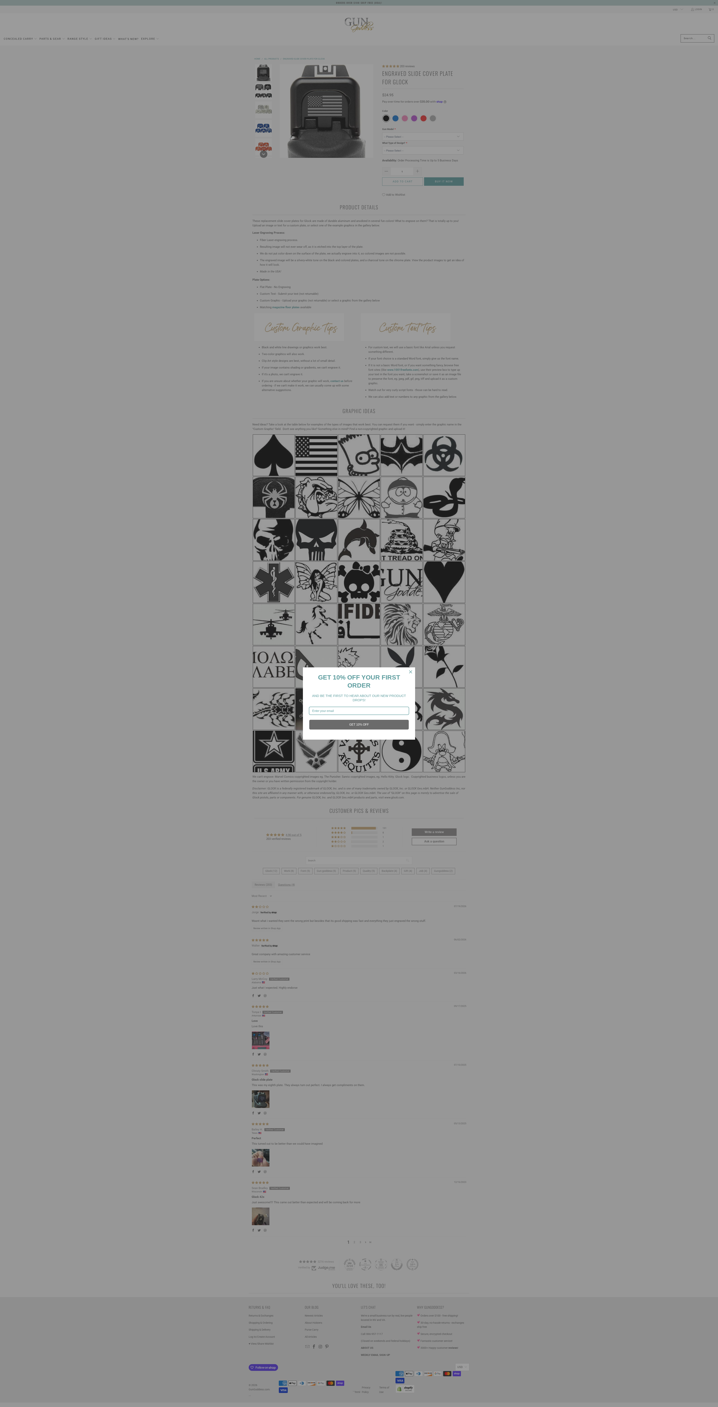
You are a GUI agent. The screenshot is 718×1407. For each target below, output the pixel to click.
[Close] (410, 671)
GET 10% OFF (359, 724)
